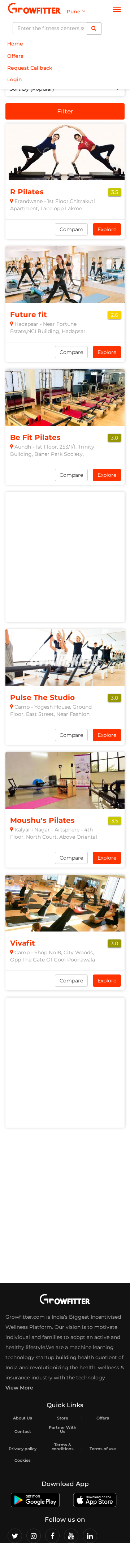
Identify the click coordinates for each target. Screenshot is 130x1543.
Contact (22, 1432)
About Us (22, 1418)
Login (14, 79)
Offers (15, 56)
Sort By (32, 89)
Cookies (22, 1460)
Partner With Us (63, 1430)
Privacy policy (22, 1449)
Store (62, 1418)
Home (15, 43)
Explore (107, 229)
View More (19, 1387)
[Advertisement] (65, 557)
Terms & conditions (63, 1447)
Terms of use (103, 1449)
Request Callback (29, 68)
